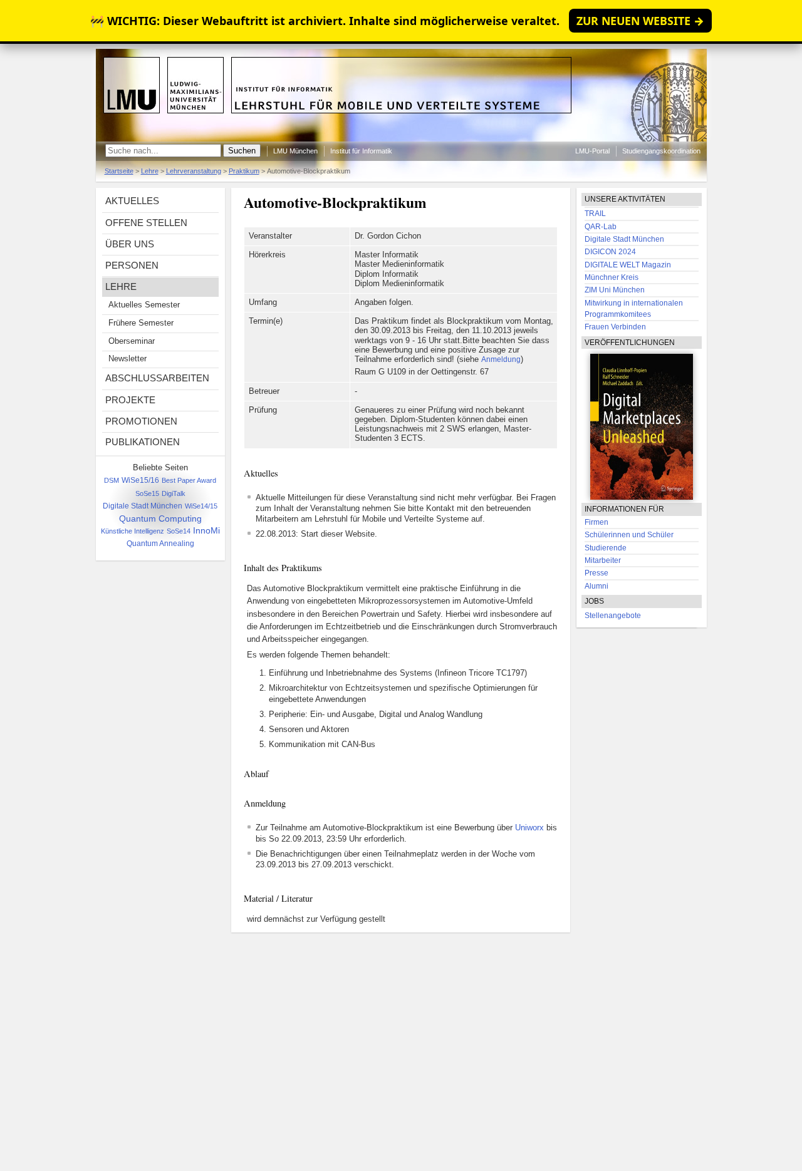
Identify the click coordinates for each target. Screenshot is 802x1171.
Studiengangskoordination (661, 151)
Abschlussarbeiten (157, 378)
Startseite (119, 171)
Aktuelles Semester (144, 305)
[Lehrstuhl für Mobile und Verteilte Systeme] (401, 138)
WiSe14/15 (201, 506)
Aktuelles (132, 200)
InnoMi (206, 530)
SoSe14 (178, 531)
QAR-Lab (601, 226)
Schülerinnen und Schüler (629, 535)
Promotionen (141, 421)
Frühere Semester (141, 323)
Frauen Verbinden (615, 327)
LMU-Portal (592, 151)
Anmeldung (501, 359)
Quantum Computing (160, 518)
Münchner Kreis (611, 277)
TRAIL (595, 213)
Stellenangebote (613, 615)
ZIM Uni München (615, 290)
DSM (111, 480)
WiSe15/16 (140, 480)
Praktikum (244, 171)
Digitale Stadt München (142, 506)
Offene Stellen (146, 222)
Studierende (606, 548)
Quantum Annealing (160, 543)
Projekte (130, 400)
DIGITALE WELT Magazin (628, 265)
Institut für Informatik (361, 151)
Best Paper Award (189, 480)
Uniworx (529, 827)
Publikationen (142, 441)
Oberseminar (131, 341)
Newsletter (127, 358)
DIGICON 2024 (610, 251)
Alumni (596, 586)
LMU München (295, 151)
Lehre (150, 171)
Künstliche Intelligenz (132, 531)
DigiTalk (173, 493)
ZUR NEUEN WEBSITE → (640, 20)
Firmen (596, 522)
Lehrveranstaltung (193, 171)
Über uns (129, 244)
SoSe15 (147, 493)
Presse (596, 573)
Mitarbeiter (603, 560)
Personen (132, 265)
